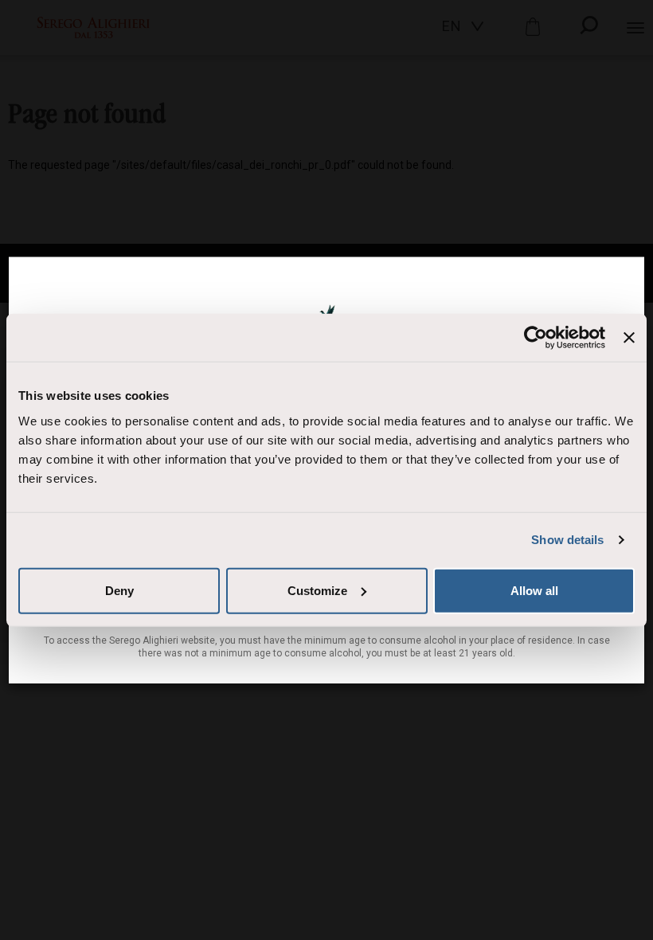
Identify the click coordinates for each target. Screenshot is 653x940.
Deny (119, 590)
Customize (317, 590)
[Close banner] (629, 337)
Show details (567, 539)
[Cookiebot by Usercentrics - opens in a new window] (535, 338)
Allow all (534, 590)
